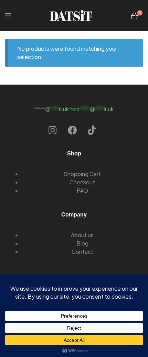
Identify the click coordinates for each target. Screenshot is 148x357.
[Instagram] (52, 129)
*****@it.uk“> (74, 109)
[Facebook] (72, 129)
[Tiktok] (92, 129)
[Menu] (8, 15)
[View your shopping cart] (134, 15)
